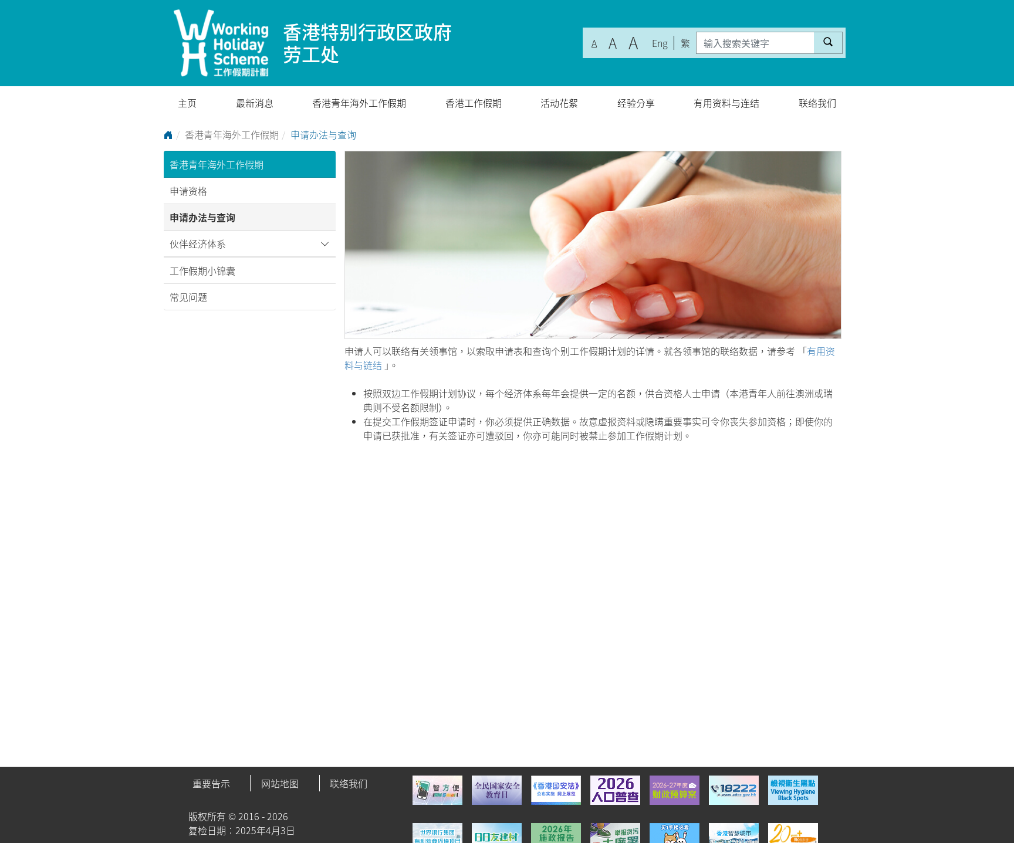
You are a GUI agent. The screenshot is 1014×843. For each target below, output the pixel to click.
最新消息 (254, 103)
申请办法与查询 (202, 217)
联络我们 (817, 103)
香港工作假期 (473, 103)
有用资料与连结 (726, 103)
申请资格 (188, 191)
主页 (187, 103)
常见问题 (188, 297)
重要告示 (211, 783)
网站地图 (280, 783)
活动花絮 (559, 103)
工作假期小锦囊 (202, 270)
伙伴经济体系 (198, 243)
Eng (660, 43)
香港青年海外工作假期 (359, 103)
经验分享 (636, 103)
